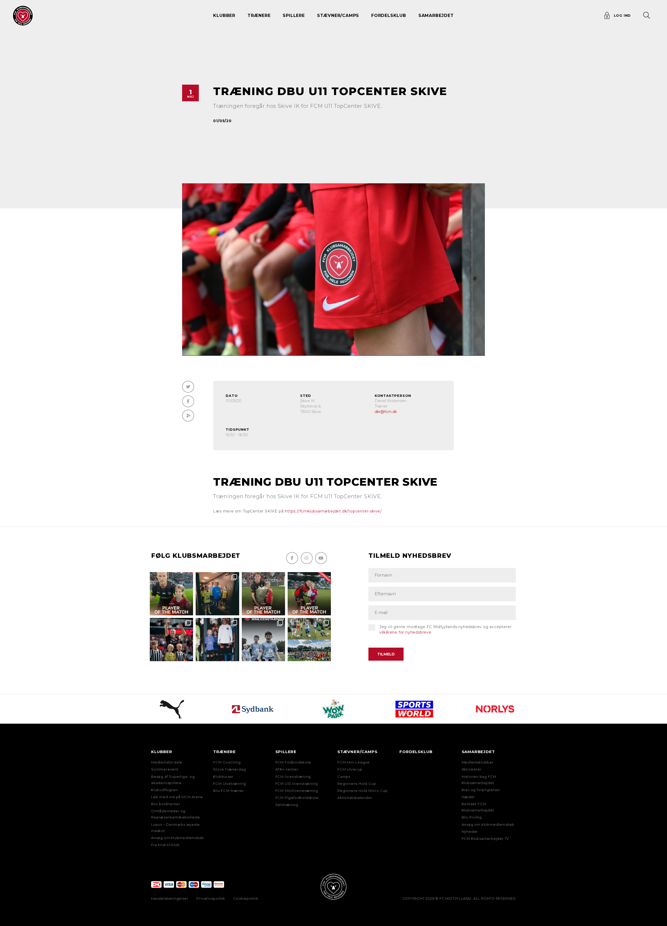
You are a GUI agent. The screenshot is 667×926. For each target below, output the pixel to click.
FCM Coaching (227, 762)
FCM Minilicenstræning (296, 791)
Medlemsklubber (478, 762)
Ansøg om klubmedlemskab (177, 838)
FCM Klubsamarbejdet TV (485, 838)
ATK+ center (286, 769)
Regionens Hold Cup (356, 783)
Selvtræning (286, 805)
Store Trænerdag (229, 769)
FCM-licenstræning (293, 776)
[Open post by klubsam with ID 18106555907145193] (263, 593)
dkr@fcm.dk (386, 411)
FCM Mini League (353, 762)
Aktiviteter (472, 769)
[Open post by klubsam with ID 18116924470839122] (309, 639)
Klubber (161, 751)
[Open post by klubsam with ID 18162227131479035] (171, 639)
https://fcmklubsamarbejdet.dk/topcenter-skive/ (333, 511)
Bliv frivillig (472, 817)
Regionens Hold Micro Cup (362, 791)
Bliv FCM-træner (228, 791)
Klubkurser (223, 776)
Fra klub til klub (165, 845)
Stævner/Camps (338, 15)
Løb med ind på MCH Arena (177, 797)
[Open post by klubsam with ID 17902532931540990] (217, 593)
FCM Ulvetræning (229, 783)
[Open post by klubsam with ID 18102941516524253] (309, 593)
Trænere (224, 751)
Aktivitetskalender (354, 798)
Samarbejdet (478, 751)
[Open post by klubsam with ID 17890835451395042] (217, 639)
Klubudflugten (164, 790)
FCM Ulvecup (349, 769)
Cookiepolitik (245, 898)
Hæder (468, 797)
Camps (343, 776)
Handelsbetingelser (169, 898)
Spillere (286, 751)
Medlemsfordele (166, 762)
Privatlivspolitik (210, 898)
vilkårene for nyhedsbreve (405, 632)
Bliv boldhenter (165, 804)
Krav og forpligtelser (481, 790)
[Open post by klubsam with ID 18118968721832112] (263, 639)
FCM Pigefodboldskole (297, 798)
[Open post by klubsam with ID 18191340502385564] (171, 593)
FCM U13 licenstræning (296, 783)
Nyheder (470, 831)
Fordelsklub (388, 15)
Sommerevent (164, 769)
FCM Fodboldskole (293, 762)
